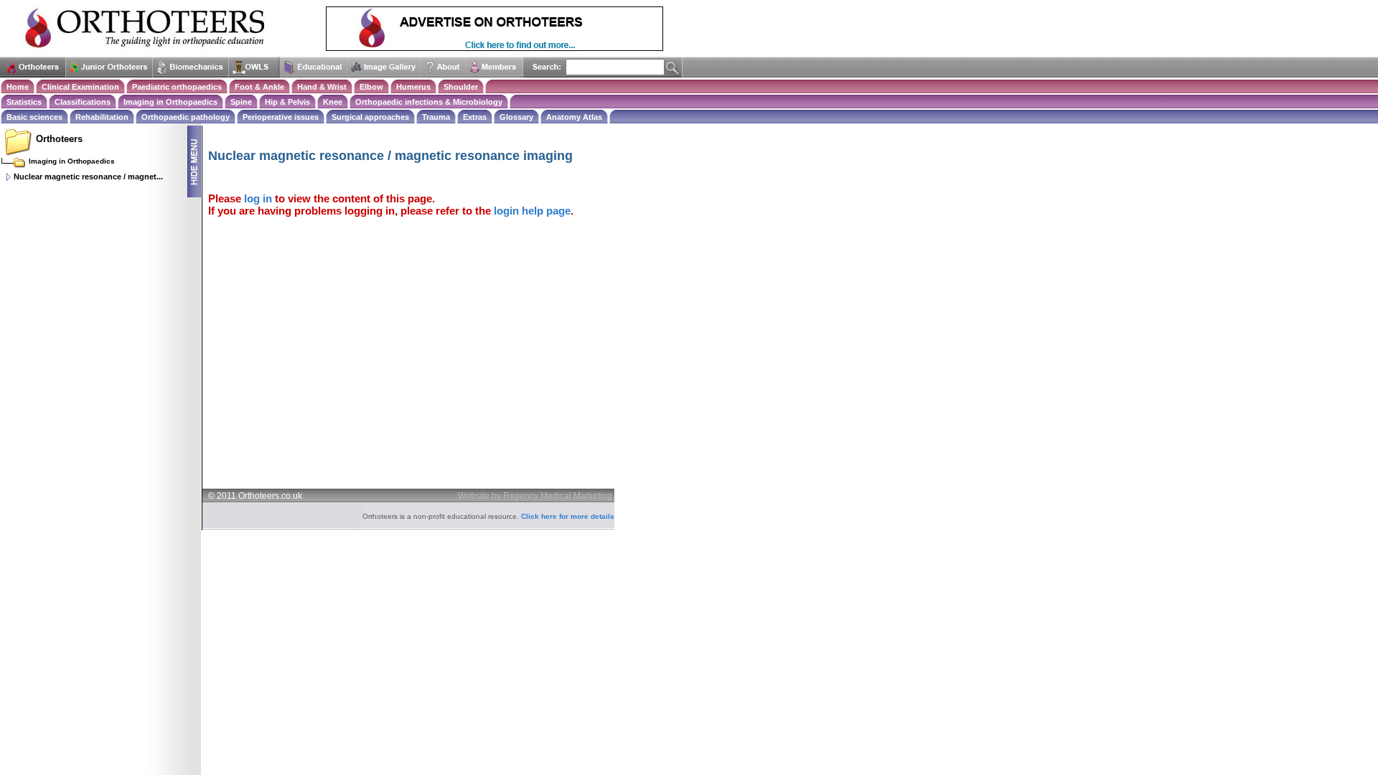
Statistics (24, 102)
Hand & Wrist (322, 87)
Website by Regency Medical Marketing (535, 496)
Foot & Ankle (259, 87)
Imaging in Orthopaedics (170, 102)
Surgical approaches (370, 117)
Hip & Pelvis (287, 102)
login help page (532, 211)
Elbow (371, 87)
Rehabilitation (101, 117)
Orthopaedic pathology (185, 117)
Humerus (413, 87)
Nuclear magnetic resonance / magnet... (88, 176)
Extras (475, 117)
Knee (332, 102)
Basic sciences (34, 117)
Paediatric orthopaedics (177, 87)
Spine (241, 102)
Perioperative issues (281, 117)
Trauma (436, 117)
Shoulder (461, 87)
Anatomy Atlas (574, 117)
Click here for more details (567, 516)
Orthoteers (59, 138)
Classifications (83, 102)
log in (258, 198)
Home (17, 87)
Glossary (516, 117)
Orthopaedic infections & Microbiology (428, 102)
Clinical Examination (80, 87)
